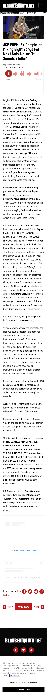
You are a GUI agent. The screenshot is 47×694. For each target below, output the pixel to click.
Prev (10, 606)
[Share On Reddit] (36, 591)
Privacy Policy (15, 675)
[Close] (44, 659)
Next (36, 606)
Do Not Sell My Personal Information (23, 682)
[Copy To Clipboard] (41, 591)
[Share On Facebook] (24, 591)
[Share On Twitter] (30, 591)
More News (23, 606)
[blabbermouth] (18, 7)
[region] (23, 675)
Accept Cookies (23, 689)
